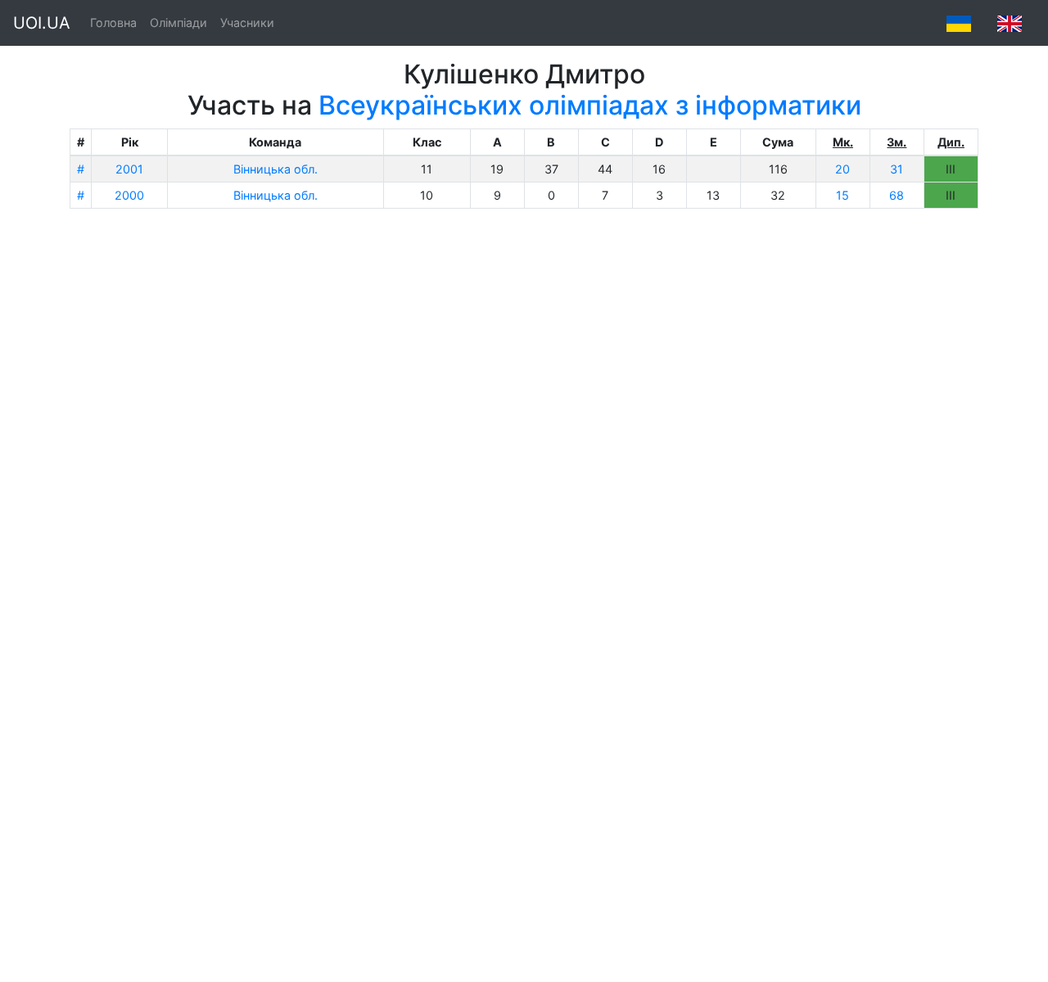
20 (842, 169)
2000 (129, 195)
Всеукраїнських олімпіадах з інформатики (589, 105)
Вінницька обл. (275, 169)
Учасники (247, 22)
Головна (113, 22)
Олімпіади (178, 22)
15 (842, 195)
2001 (129, 169)
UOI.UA (41, 23)
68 (896, 195)
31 (896, 169)
